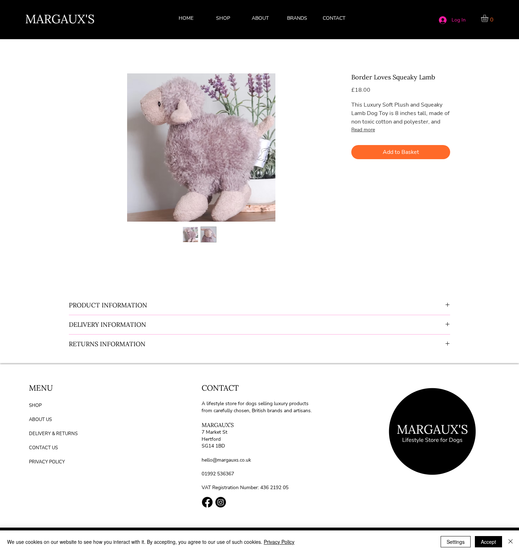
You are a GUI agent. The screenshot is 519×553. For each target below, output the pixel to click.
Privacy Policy (279, 541)
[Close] (510, 541)
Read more (363, 129)
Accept (488, 541)
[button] (297, 18)
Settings (456, 541)
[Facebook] (207, 502)
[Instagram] (220, 502)
